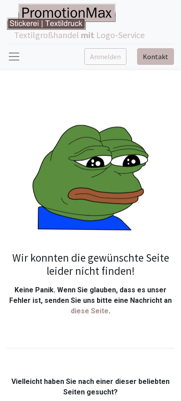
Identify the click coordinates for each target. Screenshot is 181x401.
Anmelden (105, 56)
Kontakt (155, 56)
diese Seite (90, 311)
